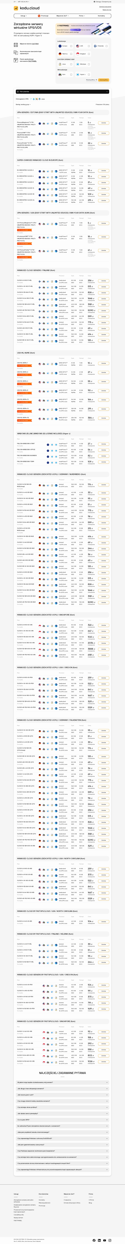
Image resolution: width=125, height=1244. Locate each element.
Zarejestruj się (106, 2)
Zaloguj (98, 2)
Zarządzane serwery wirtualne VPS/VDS (23, 1201)
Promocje (44, 16)
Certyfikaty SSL (19, 1215)
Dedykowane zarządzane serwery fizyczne (25, 1206)
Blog (90, 1203)
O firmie (91, 1200)
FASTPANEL (18, 1220)
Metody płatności (44, 1203)
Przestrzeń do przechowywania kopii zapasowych (24, 1211)
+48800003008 (86, 6)
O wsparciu (67, 1200)
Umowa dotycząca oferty (72, 1203)
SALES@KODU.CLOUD (85, 10)
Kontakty (101, 16)
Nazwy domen (18, 1218)
